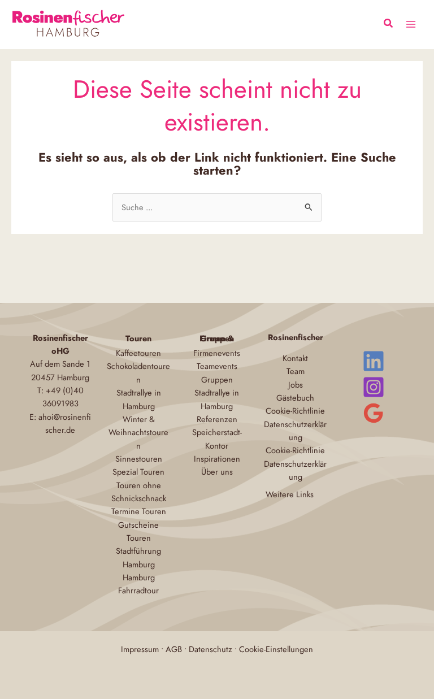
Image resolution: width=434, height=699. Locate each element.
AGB (174, 649)
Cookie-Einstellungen (276, 649)
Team (296, 371)
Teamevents (217, 366)
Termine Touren (138, 511)
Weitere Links (290, 494)
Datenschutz (210, 649)
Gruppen (217, 379)
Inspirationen (217, 458)
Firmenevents (216, 353)
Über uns (217, 471)
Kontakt (295, 358)
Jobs (295, 384)
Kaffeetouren (138, 353)
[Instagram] (374, 387)
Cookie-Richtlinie (295, 410)
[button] (389, 25)
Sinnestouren (138, 458)
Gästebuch (295, 397)
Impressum (140, 649)
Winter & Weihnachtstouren (138, 432)
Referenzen (217, 419)
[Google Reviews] (374, 413)
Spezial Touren (138, 471)
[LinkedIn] (374, 361)
